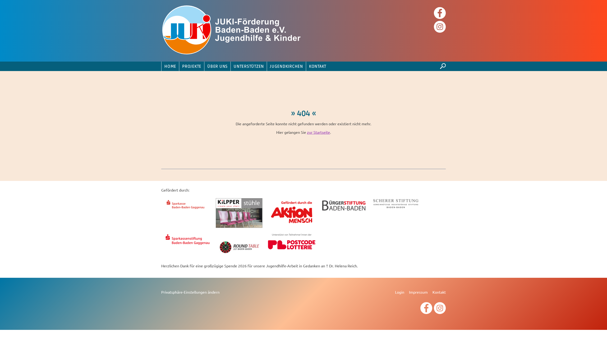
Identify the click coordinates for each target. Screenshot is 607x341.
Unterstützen (249, 66)
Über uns (217, 66)
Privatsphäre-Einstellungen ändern (190, 292)
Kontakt (317, 66)
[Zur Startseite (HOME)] (232, 31)
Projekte (191, 66)
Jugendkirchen (286, 66)
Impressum (418, 292)
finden (443, 65)
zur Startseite (318, 132)
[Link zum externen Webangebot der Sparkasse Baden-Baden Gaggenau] (187, 209)
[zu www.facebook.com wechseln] (440, 13)
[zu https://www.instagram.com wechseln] (440, 27)
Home (170, 66)
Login (399, 292)
